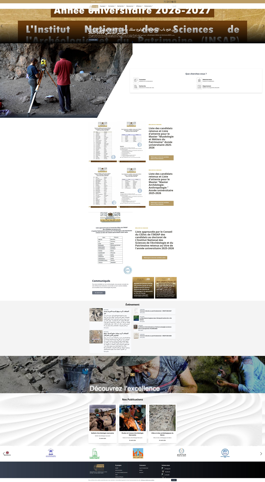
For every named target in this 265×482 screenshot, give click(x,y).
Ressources (129, 6)
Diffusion (138, 6)
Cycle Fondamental (143, 468)
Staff (116, 474)
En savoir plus (93, 39)
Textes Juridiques (119, 477)
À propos (102, 6)
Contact (93, 1)
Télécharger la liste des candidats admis (155, 257)
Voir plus (106, 328)
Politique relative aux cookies (147, 480)
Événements (148, 6)
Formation (111, 6)
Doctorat (141, 472)
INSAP (116, 468)
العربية (174, 6)
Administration (118, 470)
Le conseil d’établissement (121, 472)
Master (141, 470)
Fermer (174, 480)
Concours (99, 1)
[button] (2, 26)
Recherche (120, 6)
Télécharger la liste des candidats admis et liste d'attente (160, 157)
